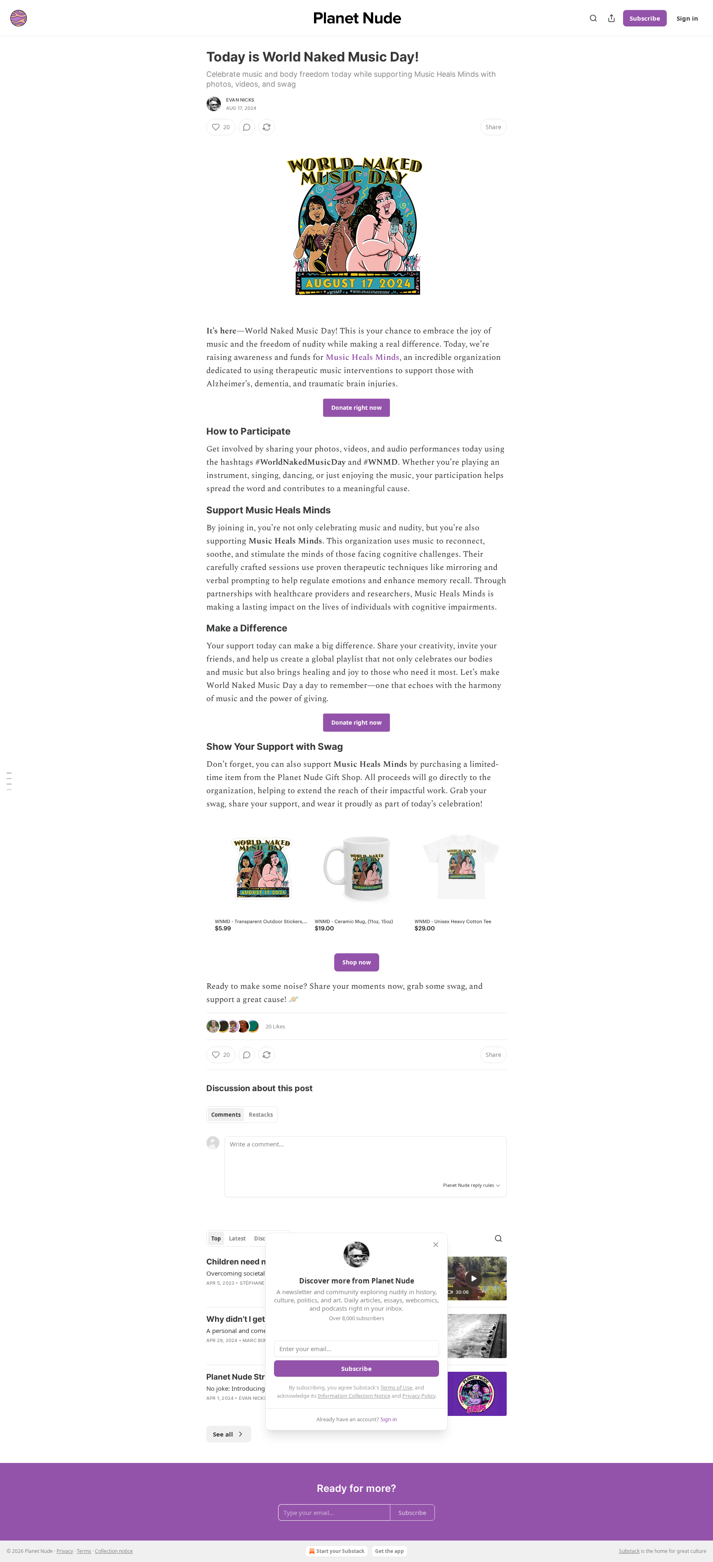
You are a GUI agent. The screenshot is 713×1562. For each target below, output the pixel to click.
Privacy (65, 1551)
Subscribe (645, 18)
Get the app (389, 1551)
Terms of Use (396, 1387)
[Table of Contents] (9, 781)
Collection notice (114, 1551)
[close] (435, 1244)
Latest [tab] (237, 1238)
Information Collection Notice (354, 1395)
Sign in (687, 18)
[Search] (593, 18)
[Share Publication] (611, 18)
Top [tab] (216, 1238)
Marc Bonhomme (264, 1340)
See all (223, 1434)
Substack (629, 1551)
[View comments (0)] (246, 127)
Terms (84, 1551)
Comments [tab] (226, 1114)
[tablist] (242, 1114)
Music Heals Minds (362, 357)
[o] (473, 1278)
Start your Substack (340, 1551)
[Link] (194, 431)
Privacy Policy (418, 1395)
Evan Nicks (240, 100)
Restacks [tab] (261, 1114)
